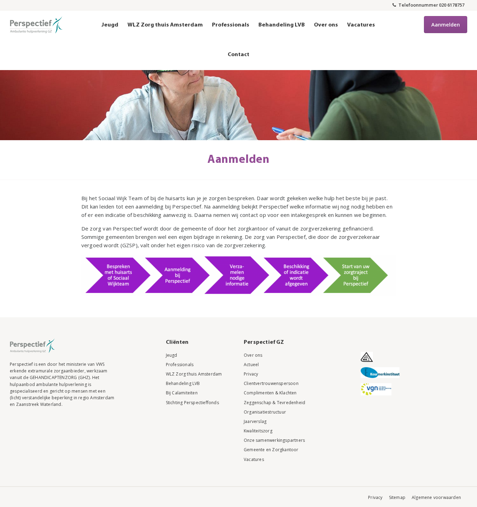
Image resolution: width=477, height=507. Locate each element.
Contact (238, 55)
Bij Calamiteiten (182, 393)
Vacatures (361, 25)
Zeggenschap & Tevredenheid (274, 403)
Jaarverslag (255, 421)
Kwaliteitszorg (258, 431)
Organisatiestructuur (265, 412)
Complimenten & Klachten (270, 393)
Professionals (230, 25)
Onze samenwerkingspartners (274, 440)
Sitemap (397, 497)
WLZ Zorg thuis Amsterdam (165, 25)
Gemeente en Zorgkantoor (271, 450)
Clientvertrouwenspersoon (271, 383)
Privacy (251, 374)
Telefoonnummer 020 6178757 (430, 5)
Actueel (251, 365)
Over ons (326, 25)
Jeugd (110, 25)
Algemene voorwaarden (436, 497)
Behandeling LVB (281, 25)
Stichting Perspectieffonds (192, 403)
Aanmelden (445, 24)
